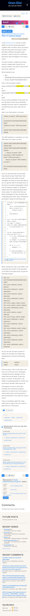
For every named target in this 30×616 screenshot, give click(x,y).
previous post (10, 43)
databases (7, 417)
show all (6, 497)
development (13, 437)
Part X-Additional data (16, 486)
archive (17, 16)
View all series (6, 548)
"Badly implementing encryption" (12, 480)
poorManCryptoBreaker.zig (11, 259)
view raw (24, 259)
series (12, 26)
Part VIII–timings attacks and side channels (14, 494)
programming (8, 420)
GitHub (11, 260)
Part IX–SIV (13, 489)
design (13, 417)
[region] (15, 230)
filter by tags (7, 16)
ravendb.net (19, 417)
